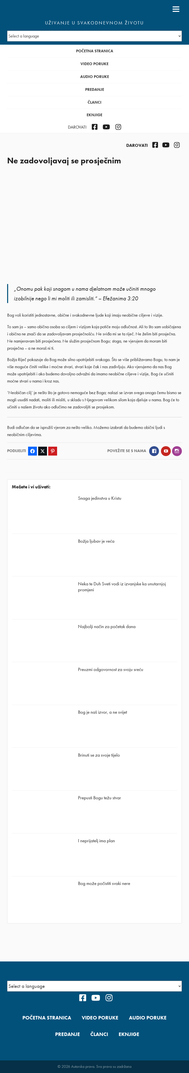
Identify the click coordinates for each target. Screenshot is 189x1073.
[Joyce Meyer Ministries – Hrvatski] (31, 9)
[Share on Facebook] (32, 451)
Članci (94, 102)
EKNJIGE (94, 114)
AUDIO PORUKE (94, 76)
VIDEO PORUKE (94, 63)
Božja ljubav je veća (96, 541)
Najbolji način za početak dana (107, 626)
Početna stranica (94, 51)
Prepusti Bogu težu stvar (99, 798)
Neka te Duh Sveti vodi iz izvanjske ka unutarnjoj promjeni (122, 587)
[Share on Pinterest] (52, 451)
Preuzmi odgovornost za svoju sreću (110, 669)
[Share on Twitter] (42, 451)
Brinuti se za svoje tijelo (99, 755)
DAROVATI (77, 127)
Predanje (94, 89)
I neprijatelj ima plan (96, 841)
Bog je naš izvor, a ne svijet (102, 712)
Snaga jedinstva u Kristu (99, 498)
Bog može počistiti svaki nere (104, 883)
